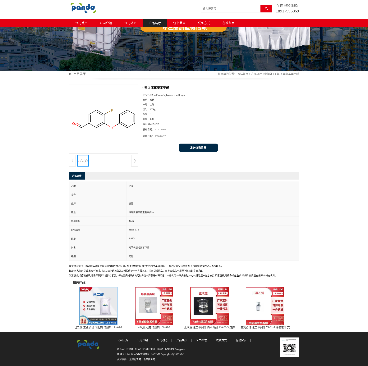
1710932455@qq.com (175, 349)
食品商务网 (149, 359)
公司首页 (81, 23)
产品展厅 (155, 23)
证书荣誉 (179, 23)
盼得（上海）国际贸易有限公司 (133, 354)
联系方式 (204, 23)
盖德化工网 (135, 359)
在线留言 (228, 23)
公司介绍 (106, 23)
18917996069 (287, 11)
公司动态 (130, 23)
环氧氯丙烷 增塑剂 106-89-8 (153, 327)
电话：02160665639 (145, 349)
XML (182, 354)
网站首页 (242, 74)
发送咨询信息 (198, 147)
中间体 (268, 74)
